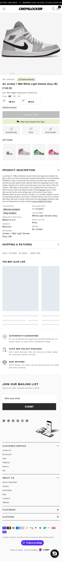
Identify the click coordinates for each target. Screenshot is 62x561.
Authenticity (7, 490)
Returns (5, 466)
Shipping (6, 462)
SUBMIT (29, 406)
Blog (4, 494)
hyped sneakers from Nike (41, 201)
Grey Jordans (10, 213)
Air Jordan (8, 79)
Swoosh (42, 189)
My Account (7, 454)
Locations (6, 498)
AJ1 (3, 178)
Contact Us (6, 450)
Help (4, 458)
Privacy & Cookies (16, 550)
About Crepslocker (9, 482)
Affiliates (5, 502)
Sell (3, 470)
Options (7, 139)
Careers (5, 486)
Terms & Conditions (31, 550)
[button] (12, 70)
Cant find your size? (9, 107)
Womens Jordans (12, 209)
